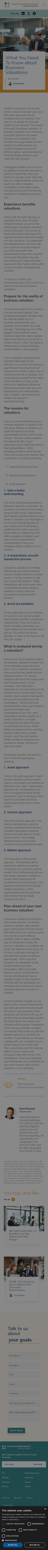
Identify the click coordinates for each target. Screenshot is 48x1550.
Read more (23, 1519)
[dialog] (24, 1528)
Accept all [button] (13, 1545)
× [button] (45, 1509)
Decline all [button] (35, 1545)
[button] (24, 1540)
